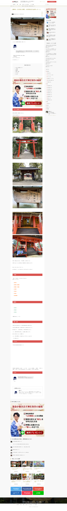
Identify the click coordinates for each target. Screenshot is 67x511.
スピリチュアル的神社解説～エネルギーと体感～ (52, 22)
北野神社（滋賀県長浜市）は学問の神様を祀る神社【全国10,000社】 (51, 29)
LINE (42, 16)
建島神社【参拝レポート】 (16, 449)
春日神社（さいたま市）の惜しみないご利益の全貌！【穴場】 (51, 26)
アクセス (17, 72)
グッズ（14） (49, 76)
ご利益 (17, 68)
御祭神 (17, 70)
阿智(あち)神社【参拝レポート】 (52, 32)
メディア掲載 (32, 4)
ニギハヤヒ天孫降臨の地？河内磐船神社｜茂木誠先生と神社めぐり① (51, 39)
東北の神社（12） (50, 94)
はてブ (42, 14)
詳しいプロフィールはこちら (52, 115)
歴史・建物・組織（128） (51, 80)
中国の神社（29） (50, 85)
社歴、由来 (17, 71)
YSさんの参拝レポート (19, 67)
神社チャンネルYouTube (25, 4)
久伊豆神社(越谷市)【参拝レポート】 (17, 441)
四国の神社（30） (50, 92)
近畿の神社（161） (50, 96)
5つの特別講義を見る (52, 1)
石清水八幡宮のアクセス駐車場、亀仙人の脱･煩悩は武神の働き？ (51, 36)
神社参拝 (14, 4)
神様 (20, 4)
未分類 (47, 105)
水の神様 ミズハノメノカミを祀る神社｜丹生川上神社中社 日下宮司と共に (27, 469)
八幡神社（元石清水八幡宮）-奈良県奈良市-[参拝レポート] (26, 9)
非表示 (29, 65)
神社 (17, 4)
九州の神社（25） (50, 89)
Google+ (42, 13)
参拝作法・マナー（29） (51, 78)
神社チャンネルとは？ (42, 1)
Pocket (42, 15)
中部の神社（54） (50, 87)
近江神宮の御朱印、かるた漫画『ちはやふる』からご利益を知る (21, 452)
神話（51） (49, 103)
